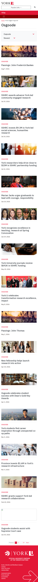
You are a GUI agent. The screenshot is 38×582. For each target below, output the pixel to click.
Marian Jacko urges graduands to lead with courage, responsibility (17, 196)
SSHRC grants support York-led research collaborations (16, 497)
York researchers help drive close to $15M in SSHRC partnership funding (19, 164)
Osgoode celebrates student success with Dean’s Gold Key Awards (15, 396)
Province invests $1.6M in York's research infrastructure (17, 464)
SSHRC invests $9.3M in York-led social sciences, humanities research (17, 130)
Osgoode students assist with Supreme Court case (15, 529)
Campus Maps (5, 570)
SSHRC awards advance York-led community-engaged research (17, 96)
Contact (3, 566)
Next (27, 542)
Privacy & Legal (5, 575)
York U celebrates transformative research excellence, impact (19, 298)
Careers (3, 578)
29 (23, 542)
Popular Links (15, 7)
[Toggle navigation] (3, 16)
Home (3, 20)
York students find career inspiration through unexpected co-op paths (18, 431)
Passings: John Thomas (12, 330)
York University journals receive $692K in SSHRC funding (17, 264)
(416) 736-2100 (5, 568)
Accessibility (4, 576)
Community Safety (6, 573)
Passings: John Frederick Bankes (17, 65)
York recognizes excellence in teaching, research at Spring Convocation (15, 230)
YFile (3, 13)
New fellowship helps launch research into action (15, 362)
